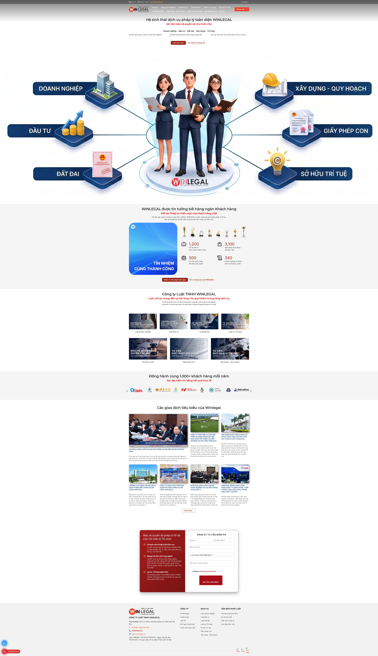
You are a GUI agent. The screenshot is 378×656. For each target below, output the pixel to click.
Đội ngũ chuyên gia (187, 624)
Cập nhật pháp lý (210, 11)
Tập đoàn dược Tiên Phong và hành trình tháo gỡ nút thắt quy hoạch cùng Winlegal (234, 437)
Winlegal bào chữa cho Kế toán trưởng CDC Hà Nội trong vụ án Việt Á (204, 488)
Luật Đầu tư (205, 617)
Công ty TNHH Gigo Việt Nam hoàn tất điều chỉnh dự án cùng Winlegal (172, 488)
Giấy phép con (206, 631)
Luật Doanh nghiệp (208, 614)
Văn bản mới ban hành (229, 614)
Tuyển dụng (184, 617)
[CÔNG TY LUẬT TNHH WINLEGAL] (139, 9)
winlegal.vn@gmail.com (140, 627)
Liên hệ (222, 11)
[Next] (251, 391)
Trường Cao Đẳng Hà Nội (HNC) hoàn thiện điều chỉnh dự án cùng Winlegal (142, 488)
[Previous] (127, 391)
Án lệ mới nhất (226, 617)
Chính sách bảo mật (209, 571)
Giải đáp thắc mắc (228, 624)
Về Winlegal (184, 614)
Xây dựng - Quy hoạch (209, 635)
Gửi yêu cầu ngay (211, 582)
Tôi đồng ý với (204, 571)
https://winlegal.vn (138, 634)
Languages (244, 2)
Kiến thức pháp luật (195, 11)
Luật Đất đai (205, 621)
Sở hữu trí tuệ (206, 628)
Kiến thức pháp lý (227, 621)
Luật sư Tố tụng (206, 624)
